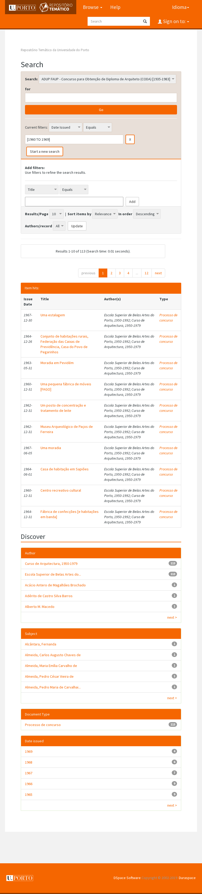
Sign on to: (174, 21)
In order (125, 214)
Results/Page (36, 214)
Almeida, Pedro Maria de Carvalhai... (53, 687)
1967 (28, 773)
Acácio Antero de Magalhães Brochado (55, 585)
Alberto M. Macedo (39, 606)
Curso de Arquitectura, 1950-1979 (51, 563)
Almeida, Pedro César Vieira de (49, 676)
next (158, 273)
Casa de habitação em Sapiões (65, 469)
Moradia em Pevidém (57, 362)
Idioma (179, 7)
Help (115, 7)
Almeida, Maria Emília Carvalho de (51, 665)
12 (146, 273)
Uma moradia (51, 447)
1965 (28, 794)
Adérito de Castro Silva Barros (49, 595)
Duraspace (187, 877)
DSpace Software (127, 877)
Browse (91, 7)
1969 (28, 751)
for (28, 89)
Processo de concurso (168, 318)
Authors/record (38, 226)
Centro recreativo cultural (61, 490)
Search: (31, 79)
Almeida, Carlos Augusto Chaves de (53, 655)
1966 (28, 783)
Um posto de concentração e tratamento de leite (63, 408)
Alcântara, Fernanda (40, 644)
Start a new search (44, 151)
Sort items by (79, 214)
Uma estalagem (53, 315)
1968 (28, 762)
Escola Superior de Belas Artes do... (53, 574)
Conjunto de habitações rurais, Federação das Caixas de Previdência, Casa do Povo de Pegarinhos (64, 344)
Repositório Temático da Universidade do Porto (55, 50)
